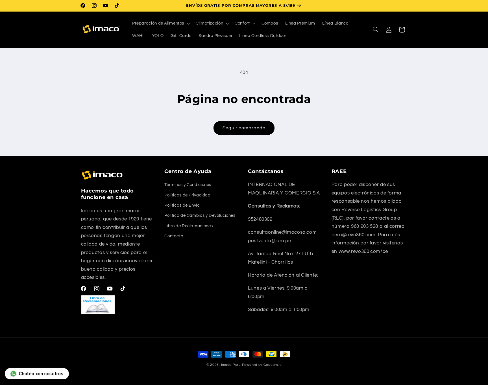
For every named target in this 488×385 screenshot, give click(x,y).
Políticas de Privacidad (187, 195)
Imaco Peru (231, 364)
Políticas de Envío (181, 205)
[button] (160, 23)
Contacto (173, 236)
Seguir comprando (244, 128)
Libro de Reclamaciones (188, 226)
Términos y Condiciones (187, 185)
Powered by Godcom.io (262, 364)
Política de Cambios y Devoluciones (199, 215)
